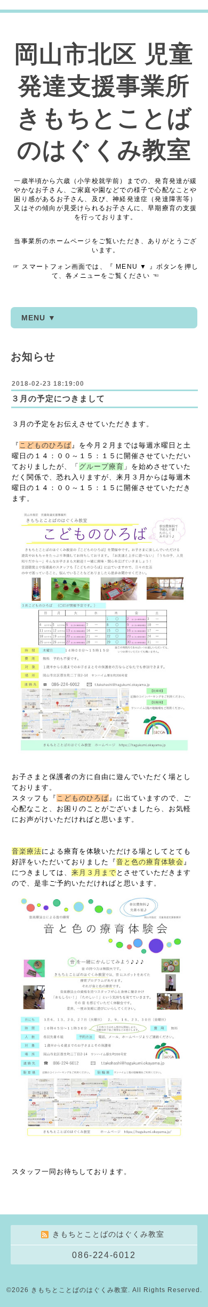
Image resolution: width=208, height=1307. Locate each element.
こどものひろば (45, 445)
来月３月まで (93, 872)
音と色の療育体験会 (149, 862)
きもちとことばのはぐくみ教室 (79, 1290)
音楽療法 (27, 851)
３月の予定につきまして (58, 398)
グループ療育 (101, 466)
